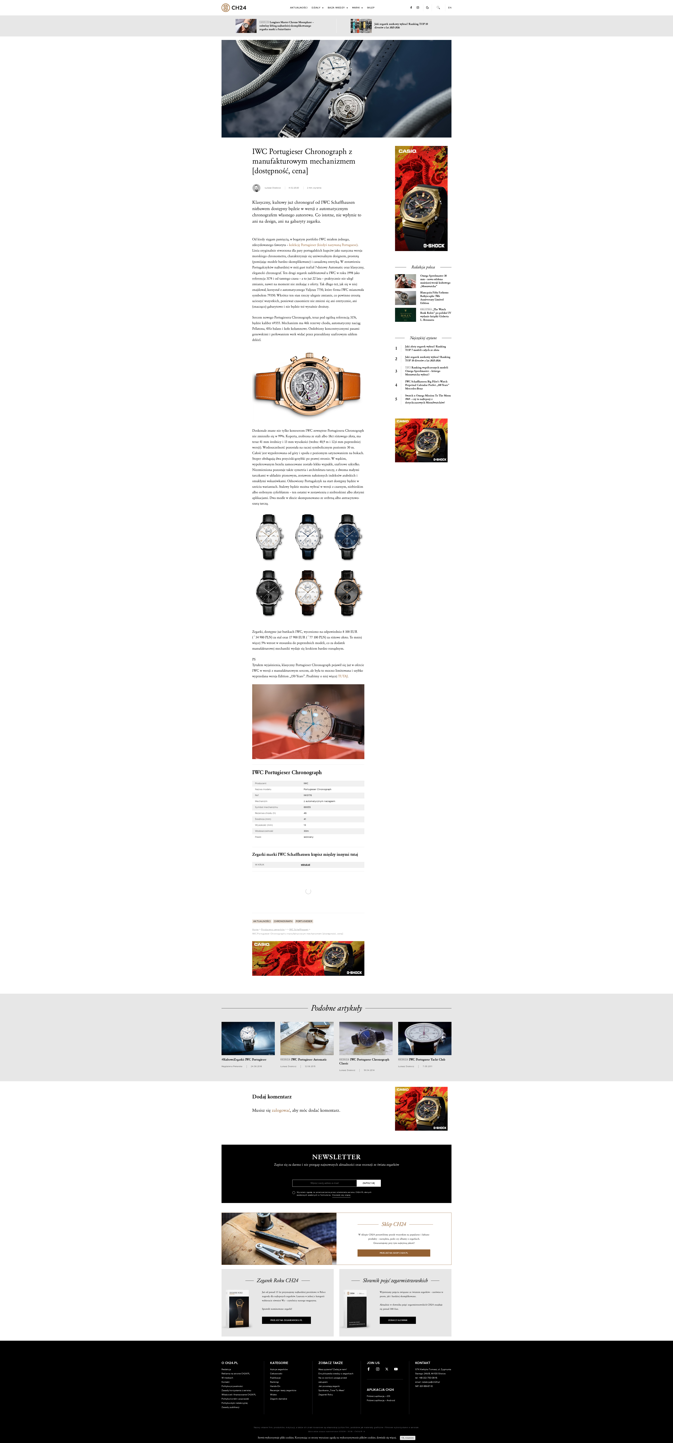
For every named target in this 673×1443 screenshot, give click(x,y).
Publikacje (275, 1319)
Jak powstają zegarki (329, 1328)
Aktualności (299, 8)
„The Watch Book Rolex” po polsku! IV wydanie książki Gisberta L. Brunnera (435, 315)
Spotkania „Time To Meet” (331, 1332)
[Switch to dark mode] (427, 7)
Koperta (291, 436)
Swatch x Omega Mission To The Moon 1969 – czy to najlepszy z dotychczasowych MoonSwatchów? (428, 399)
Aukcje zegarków (279, 1311)
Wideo (273, 1336)
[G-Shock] (308, 958)
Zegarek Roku (325, 1336)
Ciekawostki (276, 1315)
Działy (316, 8)
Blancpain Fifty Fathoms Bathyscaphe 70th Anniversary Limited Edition (434, 298)
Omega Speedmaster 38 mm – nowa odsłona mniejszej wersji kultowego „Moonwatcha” (435, 281)
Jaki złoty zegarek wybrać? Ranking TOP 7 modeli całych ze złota (425, 348)
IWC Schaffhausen (298, 929)
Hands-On (275, 1328)
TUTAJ (343, 676)
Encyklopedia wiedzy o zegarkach (335, 1315)
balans (277, 329)
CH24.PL (234, 8)
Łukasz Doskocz (273, 188)
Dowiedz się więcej (341, 743)
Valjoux (311, 290)
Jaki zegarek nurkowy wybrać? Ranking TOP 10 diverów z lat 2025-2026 (427, 358)
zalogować (281, 1110)
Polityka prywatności (232, 1328)
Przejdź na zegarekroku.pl (286, 1262)
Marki (356, 8)
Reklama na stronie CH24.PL (236, 1315)
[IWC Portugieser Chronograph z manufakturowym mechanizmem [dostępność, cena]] (336, 89)
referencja (259, 278)
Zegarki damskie (278, 1340)
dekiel (256, 340)
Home (255, 929)
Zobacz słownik (397, 1262)
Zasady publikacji (230, 1349)
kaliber (266, 323)
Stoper (256, 459)
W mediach (227, 1319)
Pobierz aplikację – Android (381, 1342)
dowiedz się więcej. (386, 1437)
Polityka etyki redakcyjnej (235, 1345)
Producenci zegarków (273, 929)
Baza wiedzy (336, 8)
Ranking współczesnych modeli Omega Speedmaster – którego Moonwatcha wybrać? (426, 371)
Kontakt (225, 1324)
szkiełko (353, 464)
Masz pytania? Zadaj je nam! (332, 1311)
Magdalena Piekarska (232, 1066)
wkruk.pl (305, 865)
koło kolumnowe (295, 329)
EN (449, 8)
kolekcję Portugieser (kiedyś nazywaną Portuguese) (323, 245)
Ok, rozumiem (408, 1438)
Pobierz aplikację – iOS (378, 1338)
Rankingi (274, 1324)
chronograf (304, 202)
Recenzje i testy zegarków (283, 1332)
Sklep (370, 8)
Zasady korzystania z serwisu (236, 1332)
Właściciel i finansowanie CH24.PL (239, 1336)
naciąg (356, 323)
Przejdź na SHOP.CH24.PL (394, 1195)
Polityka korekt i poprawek (235, 1340)
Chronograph (283, 921)
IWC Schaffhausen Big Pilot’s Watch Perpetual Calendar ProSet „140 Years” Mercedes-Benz (427, 385)
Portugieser (304, 921)
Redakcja (226, 1311)
